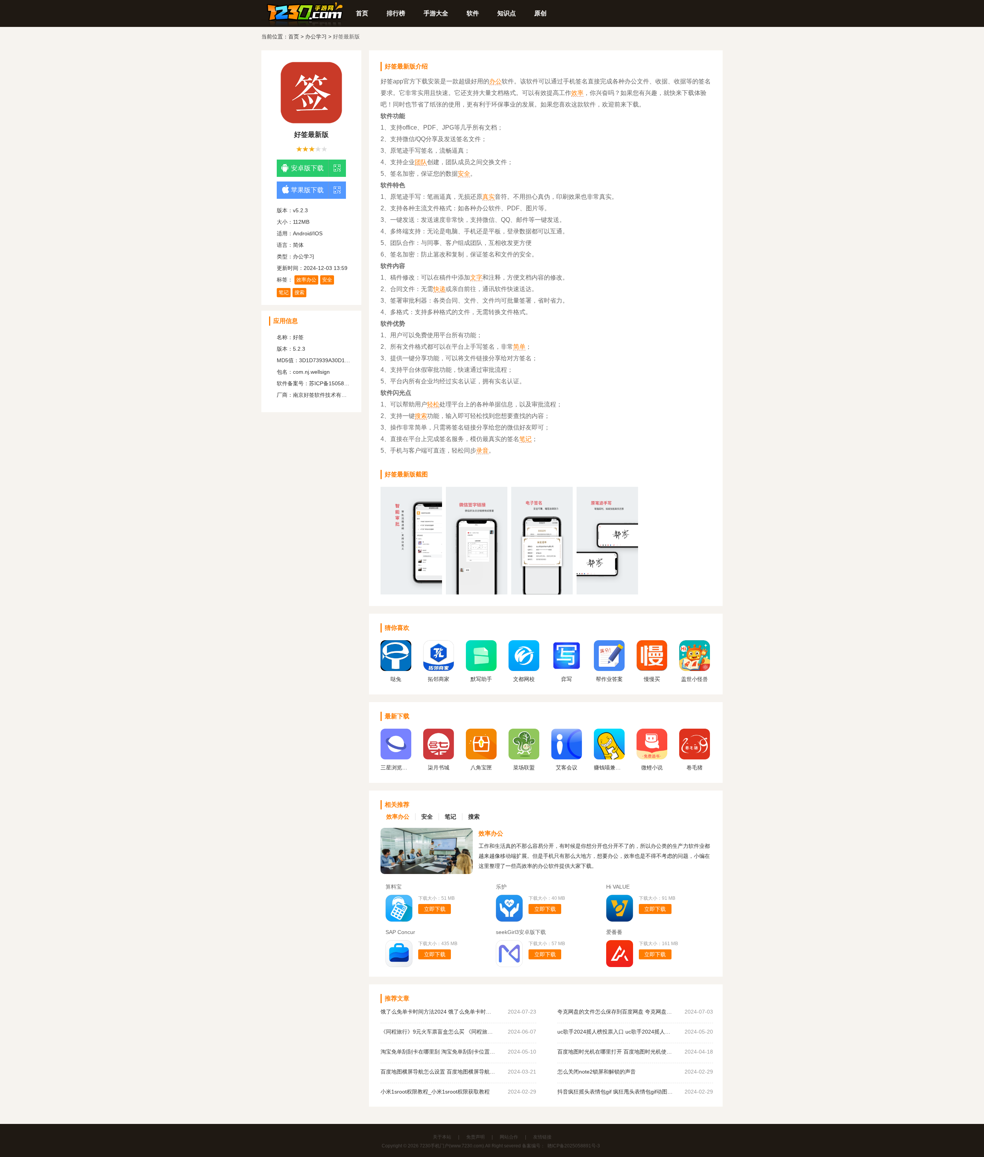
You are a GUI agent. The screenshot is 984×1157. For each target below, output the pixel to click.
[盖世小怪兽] (694, 669)
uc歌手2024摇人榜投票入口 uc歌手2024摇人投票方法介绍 (615, 1032)
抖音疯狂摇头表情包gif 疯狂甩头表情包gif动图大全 (615, 1092)
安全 (327, 280)
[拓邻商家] (438, 669)
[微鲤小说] (652, 757)
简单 (519, 346)
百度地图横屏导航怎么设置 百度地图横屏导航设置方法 (438, 1072)
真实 (488, 196)
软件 (473, 13)
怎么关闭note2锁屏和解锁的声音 (596, 1072)
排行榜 (396, 13)
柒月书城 (438, 767)
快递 (439, 289)
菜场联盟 (524, 767)
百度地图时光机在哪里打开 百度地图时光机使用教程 (615, 1052)
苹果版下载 (307, 190)
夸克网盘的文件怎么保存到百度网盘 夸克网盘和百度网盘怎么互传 (615, 1012)
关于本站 (442, 1137)
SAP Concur (400, 932)
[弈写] (566, 669)
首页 (362, 13)
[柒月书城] (438, 757)
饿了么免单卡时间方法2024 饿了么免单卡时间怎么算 (438, 1012)
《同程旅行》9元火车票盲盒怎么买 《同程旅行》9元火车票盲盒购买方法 (438, 1032)
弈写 (566, 679)
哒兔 (396, 679)
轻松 (433, 404)
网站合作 (509, 1137)
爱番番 (614, 932)
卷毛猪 (694, 767)
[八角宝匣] (481, 757)
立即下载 (434, 909)
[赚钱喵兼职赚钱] (609, 757)
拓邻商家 (438, 679)
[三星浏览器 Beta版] (396, 757)
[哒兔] (396, 669)
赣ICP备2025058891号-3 (573, 1146)
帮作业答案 (609, 679)
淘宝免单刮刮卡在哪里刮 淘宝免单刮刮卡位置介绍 (438, 1052)
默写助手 (481, 679)
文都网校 (524, 679)
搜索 (299, 292)
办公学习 (316, 36)
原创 (540, 13)
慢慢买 (652, 679)
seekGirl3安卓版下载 (521, 932)
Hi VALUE (618, 887)
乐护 (501, 887)
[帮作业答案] (609, 669)
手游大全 (436, 13)
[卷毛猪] (694, 757)
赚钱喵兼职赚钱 (609, 767)
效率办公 (306, 280)
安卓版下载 (307, 168)
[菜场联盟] (524, 757)
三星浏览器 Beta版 (396, 767)
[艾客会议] (566, 757)
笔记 (284, 292)
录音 (482, 450)
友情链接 (542, 1137)
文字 (476, 277)
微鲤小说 (652, 767)
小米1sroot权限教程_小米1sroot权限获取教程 (435, 1092)
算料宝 (394, 887)
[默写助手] (481, 669)
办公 (495, 81)
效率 (577, 93)
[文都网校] (524, 669)
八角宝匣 (481, 767)
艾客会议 (566, 767)
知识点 (506, 13)
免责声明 (475, 1137)
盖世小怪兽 (694, 679)
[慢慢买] (652, 669)
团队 (421, 162)
